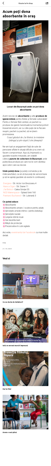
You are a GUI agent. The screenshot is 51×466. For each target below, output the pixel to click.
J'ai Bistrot (8, 189)
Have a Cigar (9, 186)
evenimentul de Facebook (23, 232)
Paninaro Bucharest (12, 195)
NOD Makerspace (11, 192)
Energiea (7, 183)
